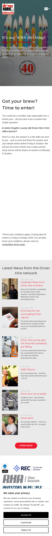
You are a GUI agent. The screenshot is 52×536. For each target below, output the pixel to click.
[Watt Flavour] (10, 376)
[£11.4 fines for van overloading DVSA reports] (10, 317)
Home (4, 42)
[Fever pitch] (10, 424)
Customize (26, 522)
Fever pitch (27, 418)
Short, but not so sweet (34, 393)
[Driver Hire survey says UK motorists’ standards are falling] (10, 346)
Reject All (26, 530)
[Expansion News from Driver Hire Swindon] (10, 288)
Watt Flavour (28, 369)
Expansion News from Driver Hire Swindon (33, 284)
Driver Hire (8, 8)
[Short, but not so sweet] (10, 400)
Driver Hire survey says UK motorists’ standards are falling (34, 343)
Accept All (26, 515)
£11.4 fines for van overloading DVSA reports (31, 314)
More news (26, 445)
